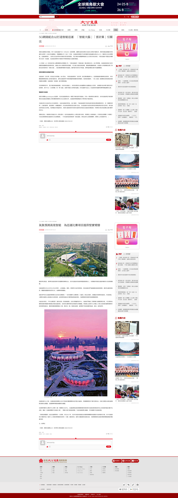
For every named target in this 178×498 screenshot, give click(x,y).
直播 (53, 470)
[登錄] (124, 16)
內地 (41, 470)
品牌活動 (127, 461)
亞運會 (44, 127)
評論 (108, 140)
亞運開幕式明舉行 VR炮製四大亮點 (125, 169)
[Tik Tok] (133, 484)
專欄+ (129, 469)
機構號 (103, 472)
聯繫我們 (87, 494)
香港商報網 (49, 484)
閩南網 (79, 484)
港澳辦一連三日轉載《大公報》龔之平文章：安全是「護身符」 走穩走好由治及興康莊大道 (128, 110)
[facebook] (110, 434)
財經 (41, 478)
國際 (41, 476)
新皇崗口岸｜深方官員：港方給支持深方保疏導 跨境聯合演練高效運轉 (128, 93)
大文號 (104, 466)
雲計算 (56, 127)
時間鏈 (128, 66)
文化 (91, 469)
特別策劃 (117, 470)
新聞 (41, 466)
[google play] (134, 489)
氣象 (51, 434)
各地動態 (129, 472)
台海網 (83, 484)
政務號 (103, 469)
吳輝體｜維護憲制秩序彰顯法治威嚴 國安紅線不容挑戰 (128, 122)
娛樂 (91, 472)
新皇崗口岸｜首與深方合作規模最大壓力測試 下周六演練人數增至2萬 (128, 76)
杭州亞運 (41, 46)
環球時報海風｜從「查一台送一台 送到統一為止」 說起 (127, 104)
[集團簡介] (114, 461)
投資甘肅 (49, 489)
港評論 (66, 472)
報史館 (136, 461)
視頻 (53, 466)
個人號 (103, 470)
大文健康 (129, 476)
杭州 (48, 127)
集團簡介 (118, 461)
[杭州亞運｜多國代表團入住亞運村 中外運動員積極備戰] (127, 140)
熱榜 (119, 66)
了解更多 (127, 59)
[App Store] (123, 489)
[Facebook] (110, 127)
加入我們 (99, 494)
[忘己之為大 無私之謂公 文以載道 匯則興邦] (119, 24)
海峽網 (75, 484)
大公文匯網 (41, 33)
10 (116, 121)
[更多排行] (117, 66)
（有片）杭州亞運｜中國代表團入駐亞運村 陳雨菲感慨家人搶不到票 (126, 212)
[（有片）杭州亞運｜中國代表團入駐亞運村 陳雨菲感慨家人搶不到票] (127, 203)
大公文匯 (89, 23)
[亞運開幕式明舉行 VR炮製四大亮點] (127, 161)
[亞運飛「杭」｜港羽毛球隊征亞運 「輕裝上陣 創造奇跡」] (127, 182)
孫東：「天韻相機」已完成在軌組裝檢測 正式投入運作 (128, 81)
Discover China (81, 469)
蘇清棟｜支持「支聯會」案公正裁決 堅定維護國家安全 (128, 99)
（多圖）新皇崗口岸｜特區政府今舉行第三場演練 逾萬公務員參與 (128, 70)
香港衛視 (54, 484)
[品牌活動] (123, 461)
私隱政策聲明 (80, 494)
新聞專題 (117, 469)
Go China (79, 466)
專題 (46, 33)
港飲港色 (92, 474)
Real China (80, 472)
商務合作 (93, 494)
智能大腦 (52, 127)
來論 (66, 470)
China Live (80, 470)
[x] (112, 127)
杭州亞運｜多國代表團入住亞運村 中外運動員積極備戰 (126, 148)
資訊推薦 (129, 470)
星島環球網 (66, 484)
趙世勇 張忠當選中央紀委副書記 (127, 87)
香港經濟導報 (60, 484)
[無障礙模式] (128, 16)
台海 (41, 474)
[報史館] (133, 461)
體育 (91, 470)
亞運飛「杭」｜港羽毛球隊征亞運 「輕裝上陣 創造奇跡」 (126, 191)
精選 (53, 472)
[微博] (106, 127)
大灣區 (41, 472)
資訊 (129, 466)
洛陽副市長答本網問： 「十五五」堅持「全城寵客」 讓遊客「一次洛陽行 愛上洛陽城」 (128, 116)
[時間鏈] (124, 66)
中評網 (71, 484)
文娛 (91, 466)
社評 (66, 469)
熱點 (53, 469)
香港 (41, 469)
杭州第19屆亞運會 (53, 33)
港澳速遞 (129, 474)
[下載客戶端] (132, 16)
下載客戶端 (135, 16)
